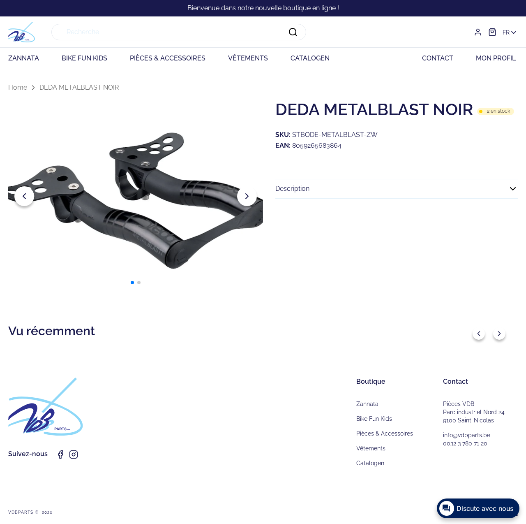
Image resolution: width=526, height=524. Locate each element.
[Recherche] (293, 32)
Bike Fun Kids (374, 418)
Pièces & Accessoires (384, 433)
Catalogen (370, 463)
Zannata (367, 404)
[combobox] (178, 32)
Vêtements (370, 448)
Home (17, 87)
